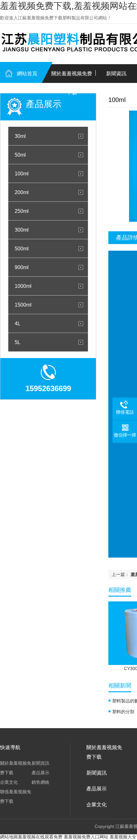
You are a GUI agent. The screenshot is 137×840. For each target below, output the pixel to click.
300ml (22, 230)
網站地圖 (9, 836)
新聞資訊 (40, 763)
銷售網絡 (40, 782)
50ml (20, 155)
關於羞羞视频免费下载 (71, 77)
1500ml (23, 305)
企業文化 (9, 782)
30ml (20, 136)
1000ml (23, 286)
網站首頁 (27, 73)
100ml (22, 173)
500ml (22, 248)
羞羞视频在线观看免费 (40, 836)
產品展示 (40, 772)
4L (17, 323)
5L (17, 342)
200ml (22, 192)
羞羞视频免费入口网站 (86, 836)
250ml (22, 211)
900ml (22, 267)
